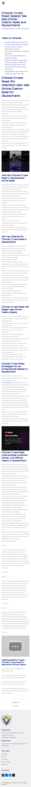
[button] (15, 3)
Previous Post (15, 702)
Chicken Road (7, 382)
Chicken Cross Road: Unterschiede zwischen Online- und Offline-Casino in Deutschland (16, 67)
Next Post (15, 706)
